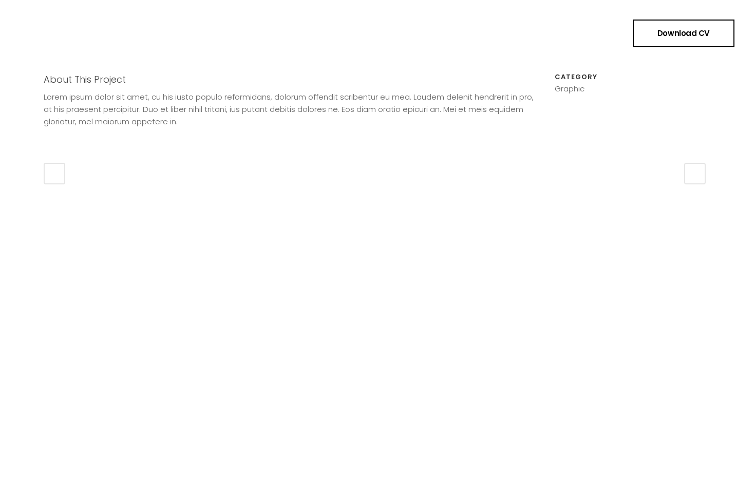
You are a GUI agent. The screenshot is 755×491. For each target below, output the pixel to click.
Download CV (683, 33)
